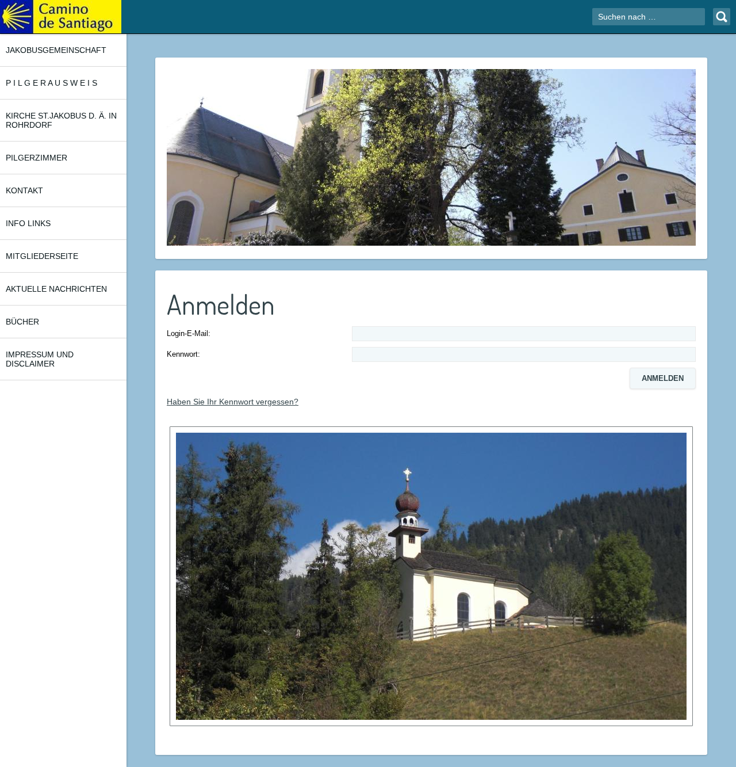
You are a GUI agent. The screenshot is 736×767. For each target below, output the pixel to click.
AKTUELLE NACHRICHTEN (56, 288)
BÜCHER (22, 321)
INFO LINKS (28, 223)
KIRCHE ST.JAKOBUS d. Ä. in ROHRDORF (61, 120)
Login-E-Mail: (188, 333)
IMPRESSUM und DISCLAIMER (40, 359)
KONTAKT (24, 190)
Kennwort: (183, 354)
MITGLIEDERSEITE (42, 256)
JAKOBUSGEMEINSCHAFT (56, 50)
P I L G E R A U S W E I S (51, 82)
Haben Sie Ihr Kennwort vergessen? (232, 401)
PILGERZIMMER (36, 157)
